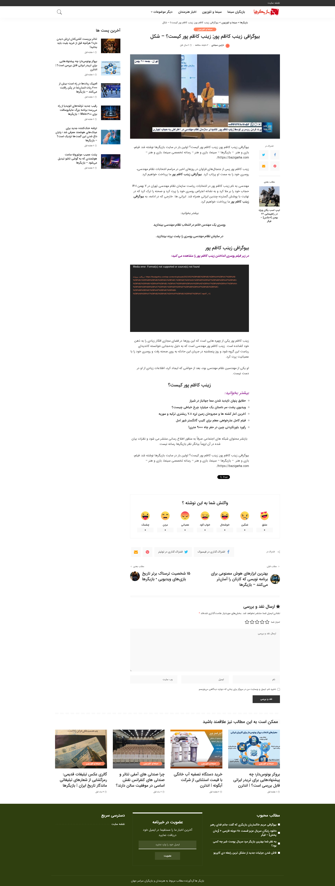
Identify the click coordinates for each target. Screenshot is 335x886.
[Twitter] (263, 154)
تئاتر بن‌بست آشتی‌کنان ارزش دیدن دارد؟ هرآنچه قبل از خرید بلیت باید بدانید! (77, 43)
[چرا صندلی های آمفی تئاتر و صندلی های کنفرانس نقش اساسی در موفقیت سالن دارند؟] (139, 749)
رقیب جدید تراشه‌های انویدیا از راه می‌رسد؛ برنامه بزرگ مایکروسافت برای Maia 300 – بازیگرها (77, 110)
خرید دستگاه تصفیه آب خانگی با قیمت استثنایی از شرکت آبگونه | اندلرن (198, 779)
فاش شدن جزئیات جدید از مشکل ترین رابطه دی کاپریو (244, 853)
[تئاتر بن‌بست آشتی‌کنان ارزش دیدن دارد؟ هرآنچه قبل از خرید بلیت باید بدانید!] (110, 46)
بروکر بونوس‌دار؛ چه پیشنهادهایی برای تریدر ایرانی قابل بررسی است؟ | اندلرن (76, 65)
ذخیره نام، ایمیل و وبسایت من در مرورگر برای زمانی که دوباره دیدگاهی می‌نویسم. (237, 689)
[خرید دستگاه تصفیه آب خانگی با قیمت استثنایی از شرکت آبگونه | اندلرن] (196, 749)
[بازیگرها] (265, 12)
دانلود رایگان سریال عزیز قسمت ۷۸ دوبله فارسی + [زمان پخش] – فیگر (244, 833)
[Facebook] (275, 154)
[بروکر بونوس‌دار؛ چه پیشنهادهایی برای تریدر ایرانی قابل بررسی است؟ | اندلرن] (110, 68)
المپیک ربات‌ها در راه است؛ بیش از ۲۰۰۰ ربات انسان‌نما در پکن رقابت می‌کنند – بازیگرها (78, 87)
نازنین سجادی (217, 45)
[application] (189, 298)
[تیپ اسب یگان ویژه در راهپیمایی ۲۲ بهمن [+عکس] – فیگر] (269, 196)
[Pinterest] (275, 166)
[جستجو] (59, 12)
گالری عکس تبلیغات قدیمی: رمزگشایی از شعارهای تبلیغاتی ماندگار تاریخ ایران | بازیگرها (83, 779)
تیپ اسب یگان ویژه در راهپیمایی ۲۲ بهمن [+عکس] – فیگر (269, 216)
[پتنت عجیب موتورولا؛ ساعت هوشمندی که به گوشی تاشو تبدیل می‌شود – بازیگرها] (110, 161)
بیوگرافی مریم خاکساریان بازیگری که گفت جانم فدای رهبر (243, 825)
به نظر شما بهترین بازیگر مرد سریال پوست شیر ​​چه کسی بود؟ (244, 843)
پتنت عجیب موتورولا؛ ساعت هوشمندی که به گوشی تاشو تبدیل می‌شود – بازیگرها (77, 158)
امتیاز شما (275, 622)
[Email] (263, 166)
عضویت (167, 856)
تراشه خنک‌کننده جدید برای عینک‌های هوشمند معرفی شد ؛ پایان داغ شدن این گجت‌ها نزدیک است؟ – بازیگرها (76, 134)
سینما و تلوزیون (205, 29)
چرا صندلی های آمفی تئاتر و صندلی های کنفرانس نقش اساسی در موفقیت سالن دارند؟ (140, 779)
